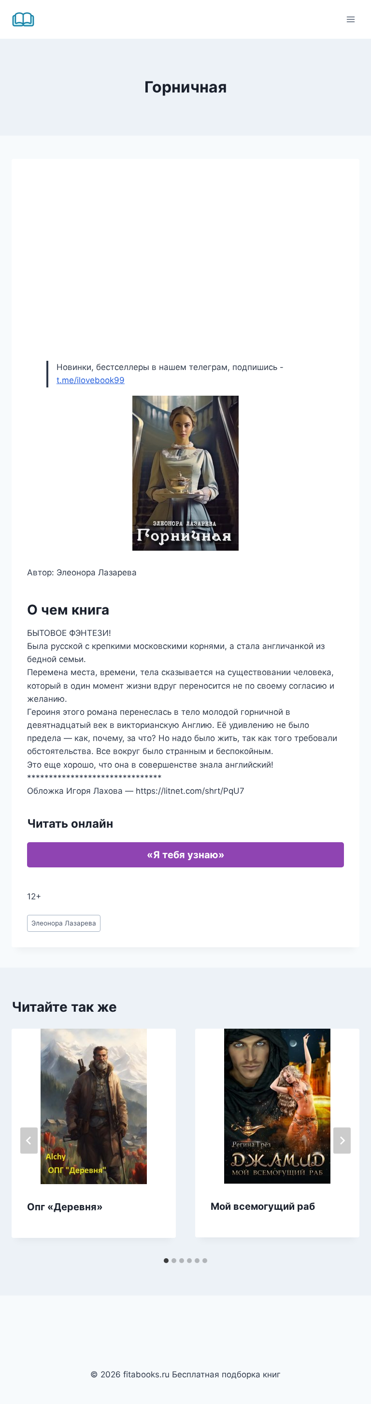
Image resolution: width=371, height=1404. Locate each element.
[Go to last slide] (29, 1140)
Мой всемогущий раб (263, 1206)
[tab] (166, 1260)
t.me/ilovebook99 (91, 380)
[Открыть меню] (350, 19)
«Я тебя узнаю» (186, 855)
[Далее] (342, 1140)
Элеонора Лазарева (63, 923)
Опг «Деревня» (65, 1207)
